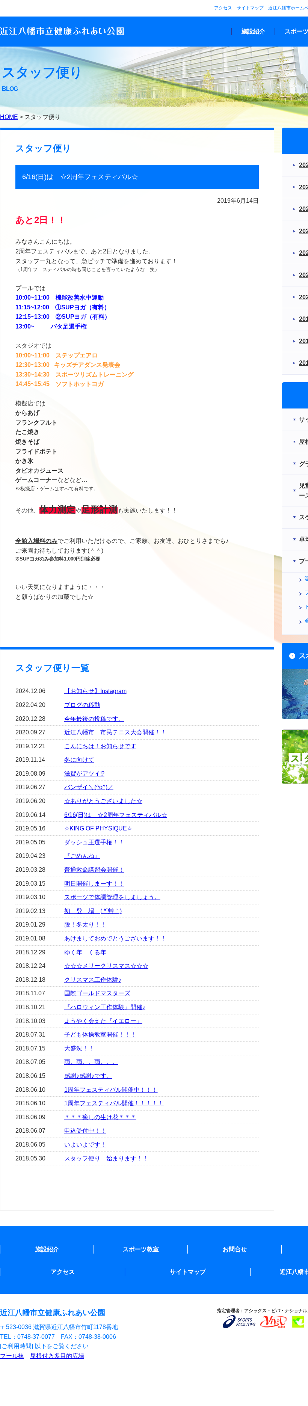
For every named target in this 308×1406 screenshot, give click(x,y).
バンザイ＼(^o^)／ (88, 787)
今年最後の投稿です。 (94, 719)
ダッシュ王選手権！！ (94, 842)
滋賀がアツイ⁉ (84, 773)
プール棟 (12, 1356)
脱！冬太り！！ (85, 924)
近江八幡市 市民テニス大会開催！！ (115, 732)
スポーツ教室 (141, 1249)
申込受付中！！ (85, 1130)
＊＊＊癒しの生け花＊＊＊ (100, 1117)
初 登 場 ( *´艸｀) (93, 911)
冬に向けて (79, 759)
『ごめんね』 (82, 856)
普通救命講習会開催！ (94, 870)
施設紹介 (253, 31)
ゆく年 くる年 (85, 952)
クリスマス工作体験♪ (92, 980)
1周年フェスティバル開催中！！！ (111, 1090)
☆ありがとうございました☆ (103, 801)
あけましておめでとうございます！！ (115, 938)
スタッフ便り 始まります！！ (106, 1158)
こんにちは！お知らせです (100, 746)
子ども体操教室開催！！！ (100, 1034)
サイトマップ (250, 8)
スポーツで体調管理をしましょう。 (112, 897)
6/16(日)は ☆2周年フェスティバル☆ (115, 815)
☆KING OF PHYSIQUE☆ (98, 828)
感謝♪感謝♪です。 (88, 1076)
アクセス (223, 8)
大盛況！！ (79, 1048)
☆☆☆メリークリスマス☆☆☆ (106, 966)
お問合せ (235, 1249)
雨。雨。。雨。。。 (91, 1062)
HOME (9, 117)
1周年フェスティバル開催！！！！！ (114, 1103)
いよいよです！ (85, 1144)
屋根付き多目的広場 (57, 1356)
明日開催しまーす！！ (94, 883)
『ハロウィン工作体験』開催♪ (104, 1007)
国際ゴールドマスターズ (97, 993)
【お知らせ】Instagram (95, 691)
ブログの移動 (82, 705)
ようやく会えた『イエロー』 (103, 1021)
